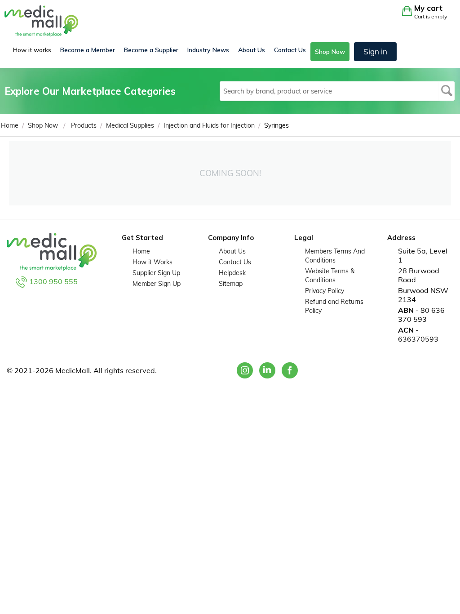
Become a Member (87, 50)
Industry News (208, 50)
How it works (32, 50)
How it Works (152, 262)
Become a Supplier (151, 50)
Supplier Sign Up (156, 273)
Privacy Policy (324, 291)
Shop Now (330, 52)
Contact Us (290, 50)
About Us (251, 50)
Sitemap (231, 284)
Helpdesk (232, 273)
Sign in (375, 51)
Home (141, 251)
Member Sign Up (157, 284)
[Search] (447, 91)
